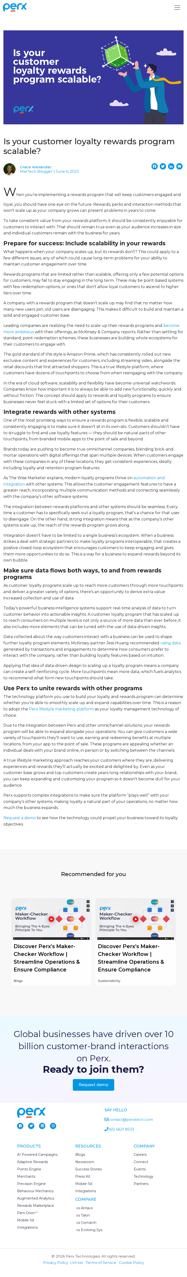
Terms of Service (101, 1262)
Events (140, 1169)
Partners (141, 1184)
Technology (143, 1176)
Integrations (27, 1227)
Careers (140, 1154)
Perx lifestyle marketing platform (61, 709)
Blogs (80, 1154)
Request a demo (19, 818)
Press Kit (82, 1176)
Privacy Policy (55, 1262)
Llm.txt (76, 1262)
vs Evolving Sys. (89, 1230)
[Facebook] (20, 1126)
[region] (93, 942)
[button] (51, 942)
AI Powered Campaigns (37, 1154)
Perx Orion (27, 1213)
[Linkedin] (42, 1126)
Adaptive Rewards (32, 1162)
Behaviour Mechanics (35, 1191)
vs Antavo (84, 1208)
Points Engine (29, 1169)
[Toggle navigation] (177, 7)
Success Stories (88, 1169)
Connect (141, 1162)
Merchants (26, 1176)
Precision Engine (31, 1184)
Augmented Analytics (35, 1198)
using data (170, 643)
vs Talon (82, 1215)
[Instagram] (53, 1126)
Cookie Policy (131, 1262)
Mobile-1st (25, 1220)
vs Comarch (85, 1222)
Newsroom (84, 1162)
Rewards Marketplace (35, 1205)
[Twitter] (31, 1126)
